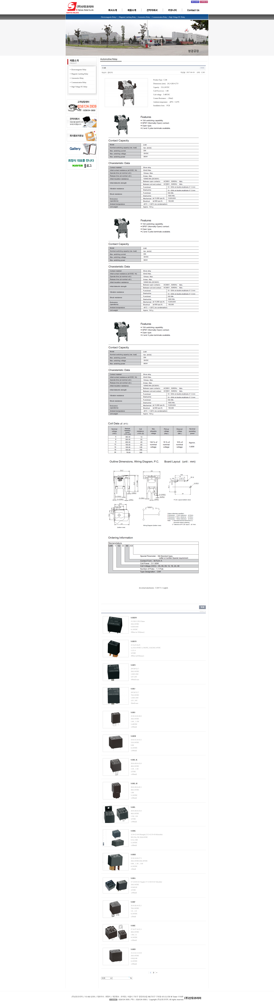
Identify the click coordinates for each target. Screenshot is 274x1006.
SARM (133, 736)
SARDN (134, 618)
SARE (133, 926)
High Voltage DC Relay (79, 87)
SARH (133, 855)
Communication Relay (78, 82)
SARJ (133, 689)
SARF (133, 902)
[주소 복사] (202, 68)
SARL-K (134, 760)
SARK (133, 831)
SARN (133, 665)
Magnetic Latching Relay (79, 74)
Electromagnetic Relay (78, 70)
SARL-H (134, 784)
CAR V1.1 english (161, 588)
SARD (133, 949)
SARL (133, 807)
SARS (133, 712)
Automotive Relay (77, 78)
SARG (133, 878)
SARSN (134, 641)
